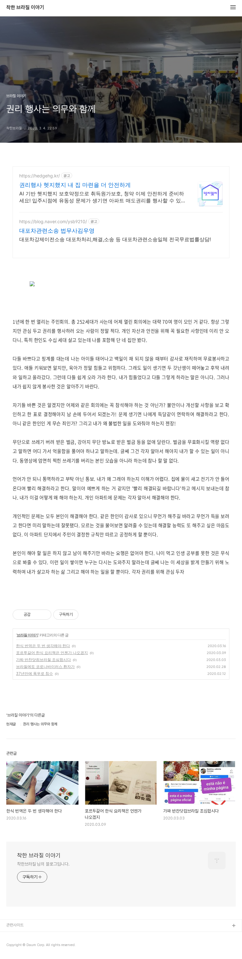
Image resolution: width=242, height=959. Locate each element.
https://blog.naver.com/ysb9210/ (53, 221)
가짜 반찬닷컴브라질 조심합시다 (43, 659)
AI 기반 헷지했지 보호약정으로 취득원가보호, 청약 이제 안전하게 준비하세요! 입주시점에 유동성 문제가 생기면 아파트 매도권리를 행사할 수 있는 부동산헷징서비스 (101, 197)
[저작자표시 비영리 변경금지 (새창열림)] (86, 614)
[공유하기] (36, 614)
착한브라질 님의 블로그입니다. (43, 864)
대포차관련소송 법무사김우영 (57, 230)
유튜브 (12, 936)
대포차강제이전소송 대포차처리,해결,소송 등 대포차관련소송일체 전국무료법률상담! (115, 239)
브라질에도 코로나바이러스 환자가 (45, 666)
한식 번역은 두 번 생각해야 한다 (43, 645)
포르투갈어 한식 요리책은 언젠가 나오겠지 (52, 652)
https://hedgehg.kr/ (39, 175)
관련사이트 (15, 925)
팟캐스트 (13, 946)
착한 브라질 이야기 (25, 7)
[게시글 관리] (44, 614)
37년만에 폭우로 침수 (34, 673)
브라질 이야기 (27, 635)
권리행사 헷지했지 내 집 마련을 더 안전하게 (75, 185)
